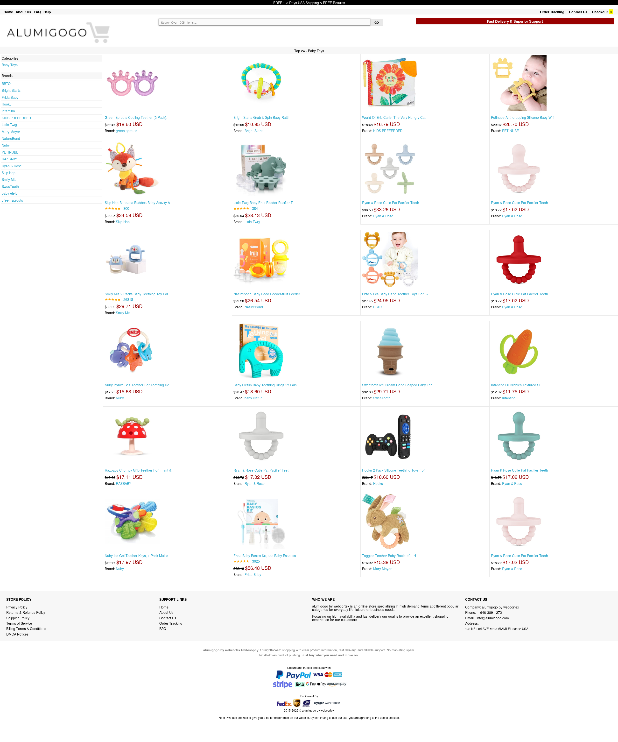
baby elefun (11, 193)
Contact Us (578, 11)
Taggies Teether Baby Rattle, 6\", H (389, 555)
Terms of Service (19, 623)
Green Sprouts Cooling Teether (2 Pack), (136, 117)
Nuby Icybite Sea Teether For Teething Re (137, 384)
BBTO (6, 83)
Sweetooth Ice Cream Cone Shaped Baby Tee (397, 384)
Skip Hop (8, 172)
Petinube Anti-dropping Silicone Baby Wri (522, 117)
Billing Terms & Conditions (26, 628)
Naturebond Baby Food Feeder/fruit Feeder (266, 293)
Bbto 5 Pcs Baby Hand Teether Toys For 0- (395, 293)
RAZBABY (9, 158)
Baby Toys (10, 64)
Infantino (8, 110)
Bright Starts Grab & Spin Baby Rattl (260, 117)
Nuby (6, 145)
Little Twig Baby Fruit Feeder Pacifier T (263, 202)
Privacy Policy (16, 607)
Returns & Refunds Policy (25, 612)
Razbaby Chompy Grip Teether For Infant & (138, 470)
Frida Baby (10, 97)
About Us (23, 11)
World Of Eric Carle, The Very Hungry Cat (394, 117)
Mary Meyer (11, 131)
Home (8, 11)
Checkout (600, 11)
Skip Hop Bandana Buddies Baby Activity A (137, 202)
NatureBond (11, 138)
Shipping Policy (18, 617)
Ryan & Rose (12, 165)
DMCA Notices (17, 634)
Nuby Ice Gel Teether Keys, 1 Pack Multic (136, 555)
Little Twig (9, 124)
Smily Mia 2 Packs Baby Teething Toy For (136, 293)
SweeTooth (10, 186)
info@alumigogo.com (493, 617)
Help (47, 11)
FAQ (37, 11)
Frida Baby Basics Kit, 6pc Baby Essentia (264, 555)
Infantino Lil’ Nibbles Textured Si (515, 384)
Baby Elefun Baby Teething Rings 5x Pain (265, 384)
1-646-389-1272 (489, 612)
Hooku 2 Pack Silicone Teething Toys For (393, 470)
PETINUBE (10, 152)
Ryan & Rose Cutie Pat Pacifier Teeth (390, 202)
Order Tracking (552, 11)
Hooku (7, 104)
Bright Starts (11, 90)
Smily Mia (9, 179)
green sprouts (12, 200)
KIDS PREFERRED (16, 117)
